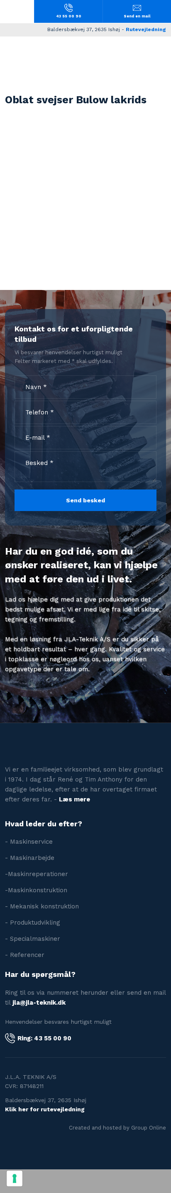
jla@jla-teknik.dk (39, 1002)
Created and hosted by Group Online (117, 1128)
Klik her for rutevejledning (45, 1109)
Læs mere (74, 799)
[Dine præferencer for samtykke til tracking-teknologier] (14, 1178)
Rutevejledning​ (146, 29)
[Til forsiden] (85, 58)
